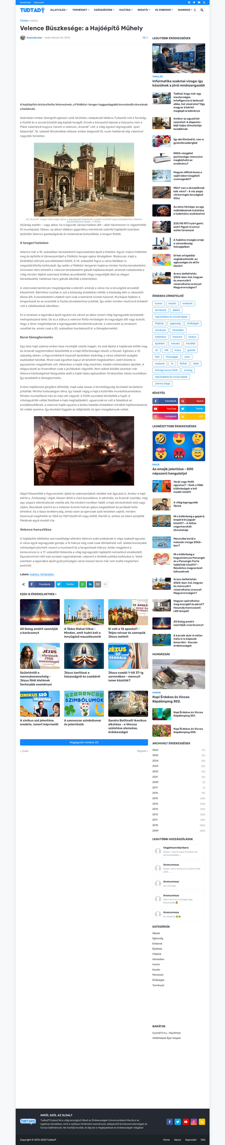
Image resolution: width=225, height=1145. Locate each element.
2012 (178, 814)
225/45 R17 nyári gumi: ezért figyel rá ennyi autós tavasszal (188, 227)
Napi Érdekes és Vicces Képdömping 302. (170, 699)
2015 (178, 798)
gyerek (191, 350)
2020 (178, 782)
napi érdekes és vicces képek (171, 376)
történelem (47, 574)
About (177, 1139)
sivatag (188, 370)
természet (160, 310)
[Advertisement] (84, 73)
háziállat (190, 343)
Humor (156, 964)
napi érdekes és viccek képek (171, 316)
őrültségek (193, 323)
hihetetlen (178, 330)
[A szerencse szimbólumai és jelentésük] (84, 704)
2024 (178, 760)
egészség (175, 323)
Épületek (157, 948)
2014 (178, 803)
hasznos (177, 336)
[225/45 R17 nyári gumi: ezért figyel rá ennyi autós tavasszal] (161, 227)
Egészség (157, 938)
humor (158, 303)
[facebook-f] (169, 1122)
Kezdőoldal (25, 2)
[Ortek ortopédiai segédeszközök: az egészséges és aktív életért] (161, 260)
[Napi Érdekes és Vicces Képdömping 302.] (178, 674)
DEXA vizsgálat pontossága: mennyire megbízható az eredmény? (188, 158)
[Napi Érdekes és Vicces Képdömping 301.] (161, 714)
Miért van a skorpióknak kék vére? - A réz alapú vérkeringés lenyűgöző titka (189, 193)
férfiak (183, 363)
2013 (178, 809)
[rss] (204, 2)
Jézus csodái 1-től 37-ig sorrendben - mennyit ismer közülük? (125, 676)
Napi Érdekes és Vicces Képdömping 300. (188, 730)
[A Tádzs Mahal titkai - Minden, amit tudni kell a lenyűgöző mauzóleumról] (84, 612)
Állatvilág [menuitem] (57, 9)
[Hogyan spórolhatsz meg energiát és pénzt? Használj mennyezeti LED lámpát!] (161, 605)
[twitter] (194, 2)
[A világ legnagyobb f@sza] (161, 504)
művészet (160, 330)
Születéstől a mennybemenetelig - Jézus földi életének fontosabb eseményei (36, 678)
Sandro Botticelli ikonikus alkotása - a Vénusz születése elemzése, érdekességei (127, 726)
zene (187, 356)
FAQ (203, 1139)
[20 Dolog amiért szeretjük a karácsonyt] (40, 612)
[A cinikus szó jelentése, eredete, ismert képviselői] (40, 704)
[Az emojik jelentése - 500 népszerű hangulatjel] (178, 446)
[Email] (97, 584)
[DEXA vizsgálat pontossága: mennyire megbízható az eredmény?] (161, 158)
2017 (178, 787)
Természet (158, 985)
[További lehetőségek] (105, 584)
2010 (178, 825)
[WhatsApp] (82, 584)
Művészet (157, 974)
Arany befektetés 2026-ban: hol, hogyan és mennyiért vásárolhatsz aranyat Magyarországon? (188, 280)
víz (156, 350)
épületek (160, 343)
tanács (192, 336)
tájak (196, 363)
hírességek (172, 356)
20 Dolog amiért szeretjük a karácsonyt (39, 630)
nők (166, 350)
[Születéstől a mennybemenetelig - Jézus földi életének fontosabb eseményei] (40, 656)
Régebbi (141, 751)
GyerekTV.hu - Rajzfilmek (166, 1032)
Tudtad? (51, 1139)
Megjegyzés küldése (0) (84, 742)
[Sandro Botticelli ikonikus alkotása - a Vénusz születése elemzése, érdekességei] (128, 704)
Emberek (157, 943)
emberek (187, 303)
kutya (178, 350)
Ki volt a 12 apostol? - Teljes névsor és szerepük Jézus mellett (127, 632)
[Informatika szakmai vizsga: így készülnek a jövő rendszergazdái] (178, 58)
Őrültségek (158, 980)
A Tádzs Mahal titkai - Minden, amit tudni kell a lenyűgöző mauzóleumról (82, 632)
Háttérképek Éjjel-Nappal (166, 1038)
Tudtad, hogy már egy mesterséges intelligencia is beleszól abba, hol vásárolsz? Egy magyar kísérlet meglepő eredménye (189, 102)
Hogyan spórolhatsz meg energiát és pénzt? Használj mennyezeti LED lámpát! (188, 606)
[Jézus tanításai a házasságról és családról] (84, 656)
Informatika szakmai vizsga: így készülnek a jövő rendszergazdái (178, 83)
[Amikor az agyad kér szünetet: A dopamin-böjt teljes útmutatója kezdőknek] (161, 123)
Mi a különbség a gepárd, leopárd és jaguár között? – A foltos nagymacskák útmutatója (189, 523)
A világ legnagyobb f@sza (185, 504)
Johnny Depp (162, 383)
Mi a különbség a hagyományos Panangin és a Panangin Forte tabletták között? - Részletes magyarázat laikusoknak (189, 563)
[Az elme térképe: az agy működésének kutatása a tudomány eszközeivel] (161, 210)
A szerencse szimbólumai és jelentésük (82, 722)
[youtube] (199, 2)
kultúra (34, 21)
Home (166, 1139)
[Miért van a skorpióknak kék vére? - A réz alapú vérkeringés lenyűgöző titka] (161, 192)
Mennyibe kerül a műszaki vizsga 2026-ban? (187, 542)
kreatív (172, 303)
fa (172, 363)
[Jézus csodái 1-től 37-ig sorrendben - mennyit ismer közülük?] (128, 656)
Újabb (25, 751)
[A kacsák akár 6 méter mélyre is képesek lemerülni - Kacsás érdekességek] (161, 640)
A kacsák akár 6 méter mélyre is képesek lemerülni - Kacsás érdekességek (188, 640)
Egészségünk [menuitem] (103, 9)
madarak (160, 363)
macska (175, 343)
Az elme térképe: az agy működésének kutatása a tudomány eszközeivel (189, 210)
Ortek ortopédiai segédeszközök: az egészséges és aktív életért (186, 260)
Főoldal (24, 21)
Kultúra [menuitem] (125, 9)
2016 (178, 792)
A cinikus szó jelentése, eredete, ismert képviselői (39, 722)
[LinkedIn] (90, 584)
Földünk (159, 323)
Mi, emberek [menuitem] (163, 9)
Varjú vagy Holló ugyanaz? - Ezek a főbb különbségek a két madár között (188, 487)
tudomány (160, 336)
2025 (178, 755)
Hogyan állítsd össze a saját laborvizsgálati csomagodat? (187, 176)
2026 (178, 750)
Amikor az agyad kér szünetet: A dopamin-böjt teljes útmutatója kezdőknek (187, 124)
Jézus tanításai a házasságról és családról (82, 674)
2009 (178, 830)
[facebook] (189, 2)
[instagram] (194, 1122)
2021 (178, 776)
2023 (178, 766)
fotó (157, 356)
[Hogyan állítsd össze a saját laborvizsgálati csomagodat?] (161, 176)
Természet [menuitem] (79, 9)
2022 (178, 771)
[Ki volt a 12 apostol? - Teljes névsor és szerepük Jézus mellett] (128, 612)
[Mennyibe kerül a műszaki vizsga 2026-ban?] (161, 542)
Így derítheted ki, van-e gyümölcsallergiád (188, 141)
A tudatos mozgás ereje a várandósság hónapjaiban (188, 243)
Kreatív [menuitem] (143, 9)
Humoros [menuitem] (184, 9)
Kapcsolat (39, 2)
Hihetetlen (158, 959)
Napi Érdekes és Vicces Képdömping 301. (188, 714)
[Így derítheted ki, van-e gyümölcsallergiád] (161, 141)
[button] (195, 10)
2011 (178, 819)
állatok (176, 310)
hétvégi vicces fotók (166, 370)
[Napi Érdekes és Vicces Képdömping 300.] (161, 731)
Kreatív (156, 969)
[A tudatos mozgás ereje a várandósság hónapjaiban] (161, 243)
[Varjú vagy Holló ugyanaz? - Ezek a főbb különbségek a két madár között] (161, 486)
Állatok (156, 933)
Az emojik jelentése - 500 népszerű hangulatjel (172, 471)
